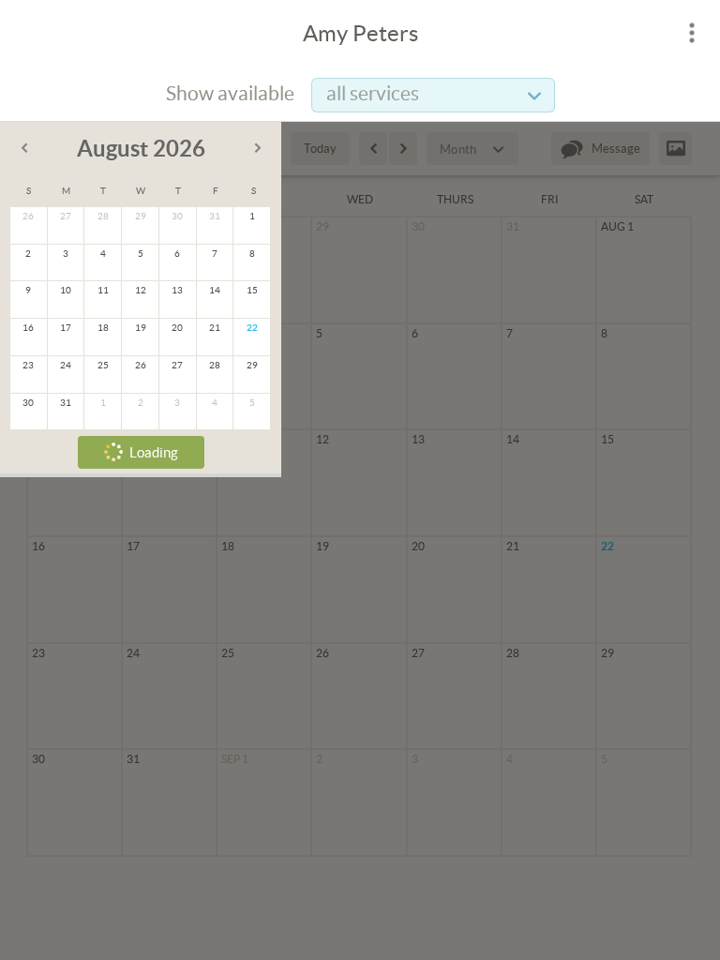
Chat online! (211, 360)
